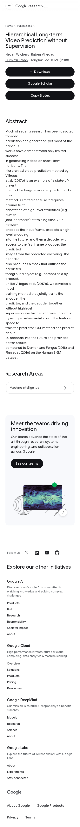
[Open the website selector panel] (45, 6)
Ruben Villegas (42, 54)
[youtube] (47, 552)
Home (9, 25)
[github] (57, 552)
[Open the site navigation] (9, 6)
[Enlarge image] (63, 512)
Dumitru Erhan (16, 60)
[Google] (14, 792)
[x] (26, 552)
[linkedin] (37, 552)
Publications (24, 25)
